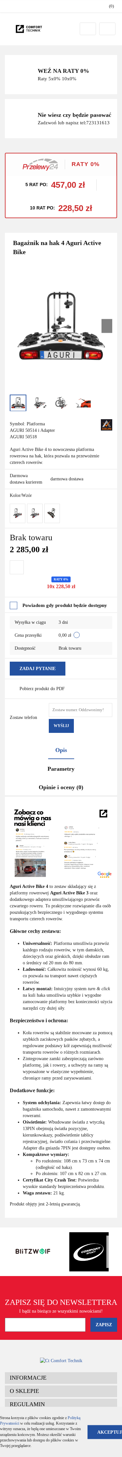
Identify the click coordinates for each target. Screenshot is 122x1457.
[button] (61, 1378)
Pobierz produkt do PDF (42, 688)
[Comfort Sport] (89, 1251)
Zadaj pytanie (38, 668)
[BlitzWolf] (33, 1251)
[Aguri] (106, 424)
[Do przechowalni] (17, 567)
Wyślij (61, 725)
